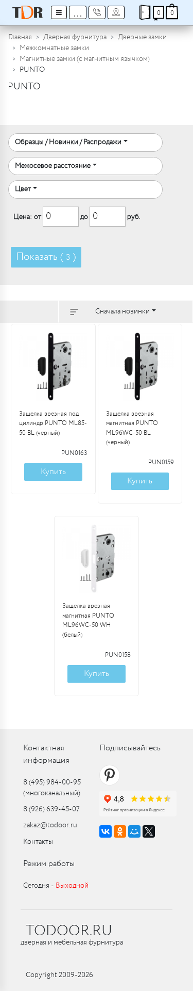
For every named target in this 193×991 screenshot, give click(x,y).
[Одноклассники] (120, 831)
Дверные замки (142, 37)
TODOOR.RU (69, 931)
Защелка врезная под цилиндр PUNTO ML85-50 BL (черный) (53, 424)
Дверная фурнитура (75, 37)
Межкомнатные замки (54, 48)
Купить (53, 472)
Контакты (38, 842)
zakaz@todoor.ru (50, 825)
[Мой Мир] (134, 831)
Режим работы (49, 864)
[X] (149, 831)
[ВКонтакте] (105, 831)
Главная (20, 37)
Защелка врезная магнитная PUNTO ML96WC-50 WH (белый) (88, 620)
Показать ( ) (46, 256)
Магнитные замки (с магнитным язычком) (85, 59)
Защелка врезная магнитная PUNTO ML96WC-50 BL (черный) (132, 428)
